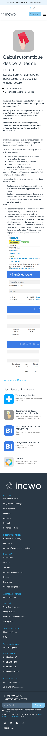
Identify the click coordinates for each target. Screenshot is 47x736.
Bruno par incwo (9, 597)
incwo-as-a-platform (11, 682)
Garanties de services (11, 607)
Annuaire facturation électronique (17, 548)
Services (6, 567)
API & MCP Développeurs (13, 687)
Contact (6, 523)
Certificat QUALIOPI (11, 671)
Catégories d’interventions (28, 442)
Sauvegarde (8, 621)
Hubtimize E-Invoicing (12, 538)
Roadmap (7, 513)
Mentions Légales (10, 632)
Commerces (8, 557)
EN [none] (34, 8)
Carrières (7, 518)
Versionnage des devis (26, 395)
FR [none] (30, 8)
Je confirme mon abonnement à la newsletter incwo (23, 710)
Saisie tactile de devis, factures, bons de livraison (28, 412)
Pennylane (7, 543)
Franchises (7, 582)
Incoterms (20, 458)
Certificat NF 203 (10, 662)
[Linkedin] (11, 723)
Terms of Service (15, 716)
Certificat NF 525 (10, 667)
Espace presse (9, 508)
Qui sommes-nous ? (11, 498)
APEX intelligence (10, 647)
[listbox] (37, 8)
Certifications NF (10, 657)
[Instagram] (23, 723)
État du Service (9, 612)
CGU (5, 637)
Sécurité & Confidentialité (13, 616)
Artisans (6, 562)
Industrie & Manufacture (13, 572)
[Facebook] (17, 723)
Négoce (6, 577)
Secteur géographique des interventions (28, 427)
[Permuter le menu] (44, 14)
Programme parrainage (12, 503)
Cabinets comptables (11, 587)
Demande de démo (10, 528)
